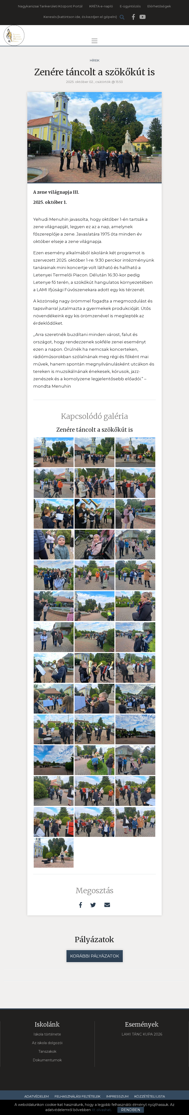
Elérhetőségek (159, 6)
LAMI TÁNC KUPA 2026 (142, 1034)
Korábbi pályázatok (94, 956)
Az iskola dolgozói (47, 1043)
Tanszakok (47, 1051)
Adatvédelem (36, 1096)
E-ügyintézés (130, 6)
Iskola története (47, 1034)
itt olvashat (101, 1110)
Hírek (94, 60)
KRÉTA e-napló (101, 6)
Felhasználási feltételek (77, 1096)
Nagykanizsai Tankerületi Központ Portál (50, 6)
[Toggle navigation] (94, 41)
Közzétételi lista (149, 1096)
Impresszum (117, 1096)
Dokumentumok (47, 1060)
